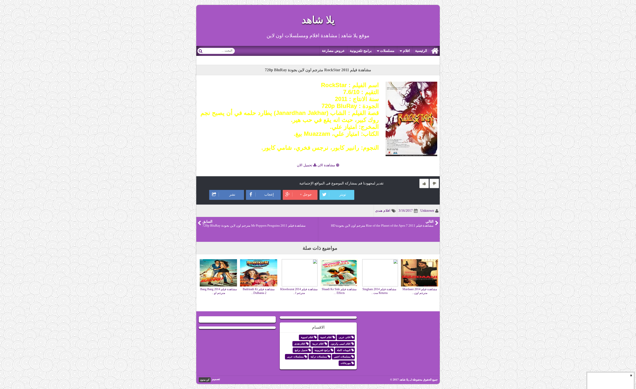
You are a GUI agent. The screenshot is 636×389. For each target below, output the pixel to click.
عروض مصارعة (333, 51)
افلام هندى (382, 210)
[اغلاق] (631, 375)
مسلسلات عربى (295, 356)
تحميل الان (305, 165)
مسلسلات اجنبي (342, 356)
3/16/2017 (405, 210)
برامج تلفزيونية (361, 51)
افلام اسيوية (307, 337)
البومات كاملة (344, 350)
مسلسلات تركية (319, 356)
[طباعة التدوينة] (203, 182)
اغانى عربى (345, 337)
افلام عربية (318, 343)
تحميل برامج (301, 350)
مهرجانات (346, 363)
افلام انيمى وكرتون (341, 343)
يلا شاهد (318, 20)
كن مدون (204, 379)
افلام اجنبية (326, 337)
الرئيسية (421, 51)
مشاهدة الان (326, 165)
